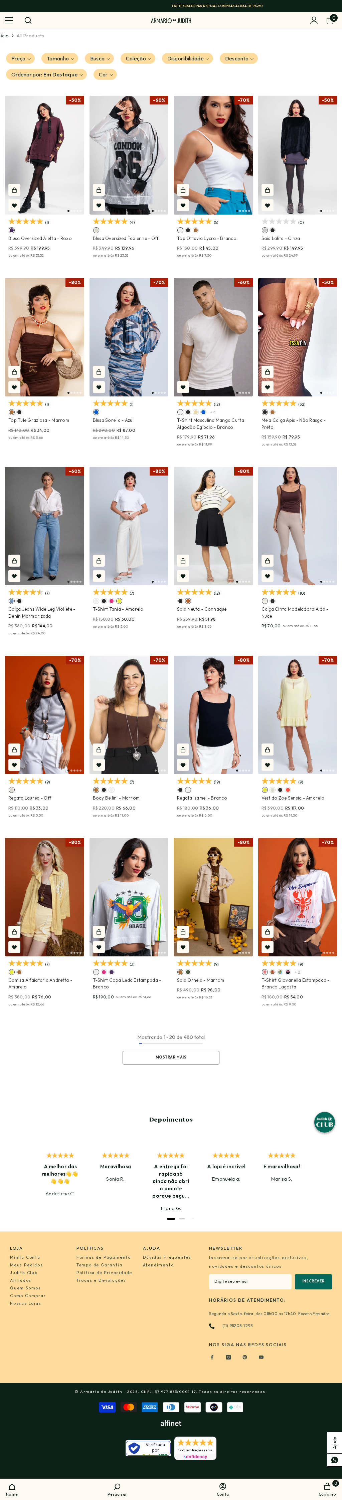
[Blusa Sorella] (129, 337)
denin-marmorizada (12, 601)
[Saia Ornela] (213, 897)
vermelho (288, 790)
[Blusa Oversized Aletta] (44, 155)
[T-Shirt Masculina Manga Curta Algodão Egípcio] (213, 337)
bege (196, 412)
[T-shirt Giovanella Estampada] (297, 897)
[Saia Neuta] (213, 526)
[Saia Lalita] (297, 155)
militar (188, 972)
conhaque (188, 601)
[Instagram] (228, 1357)
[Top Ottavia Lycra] (213, 155)
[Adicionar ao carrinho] (14, 190)
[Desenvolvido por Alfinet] (171, 1423)
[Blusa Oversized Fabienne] (129, 155)
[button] (20, 58)
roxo (12, 230)
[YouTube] (261, 1357)
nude (265, 601)
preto (188, 230)
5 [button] (80, 211)
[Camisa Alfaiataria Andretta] (44, 897)
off (96, 230)
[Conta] (314, 20)
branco (180, 230)
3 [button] (74, 211)
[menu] (9, 20)
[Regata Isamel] (213, 715)
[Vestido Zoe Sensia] (297, 715)
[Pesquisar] (28, 20)
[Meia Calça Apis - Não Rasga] (297, 337)
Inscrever (313, 1281)
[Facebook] (212, 1357)
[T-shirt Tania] (129, 526)
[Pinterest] (244, 1357)
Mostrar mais (171, 1057)
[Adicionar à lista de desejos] (14, 205)
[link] (117, 1489)
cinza (265, 230)
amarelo (119, 601)
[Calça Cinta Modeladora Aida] (297, 526)
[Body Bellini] (129, 715)
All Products (30, 35)
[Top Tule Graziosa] (44, 337)
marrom (196, 230)
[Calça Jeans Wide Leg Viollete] (44, 526)
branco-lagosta (265, 972)
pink (112, 601)
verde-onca (273, 972)
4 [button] (77, 211)
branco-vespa (280, 972)
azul (96, 412)
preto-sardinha (288, 972)
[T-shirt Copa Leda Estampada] (129, 897)
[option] (171, 6)
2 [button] (71, 211)
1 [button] (68, 211)
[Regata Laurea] (44, 715)
